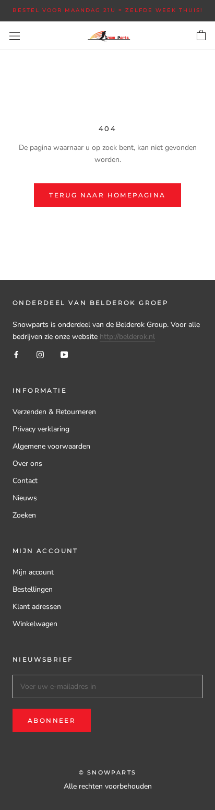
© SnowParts (107, 772)
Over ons (27, 463)
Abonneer (52, 720)
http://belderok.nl (127, 337)
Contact (25, 481)
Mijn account (33, 572)
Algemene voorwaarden (51, 446)
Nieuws (25, 498)
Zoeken (24, 515)
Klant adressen (37, 607)
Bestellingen (33, 589)
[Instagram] (40, 354)
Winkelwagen (35, 624)
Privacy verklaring (41, 429)
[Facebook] (16, 354)
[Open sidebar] (14, 36)
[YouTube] (64, 354)
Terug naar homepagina (107, 195)
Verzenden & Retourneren (54, 412)
